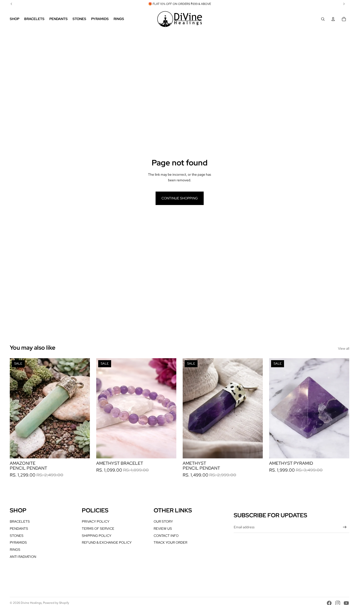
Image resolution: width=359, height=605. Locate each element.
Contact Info (166, 535)
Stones (16, 535)
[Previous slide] (17, 408)
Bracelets (20, 521)
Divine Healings (31, 603)
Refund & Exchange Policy (107, 542)
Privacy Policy (95, 521)
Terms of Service (98, 528)
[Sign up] (344, 527)
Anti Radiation (23, 556)
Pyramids (18, 542)
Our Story (163, 521)
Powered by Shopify (56, 603)
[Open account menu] (333, 19)
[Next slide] (82, 408)
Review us (163, 528)
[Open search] (322, 19)
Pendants (19, 528)
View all (343, 348)
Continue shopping (179, 198)
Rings (15, 549)
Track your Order (170, 542)
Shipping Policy (96, 535)
